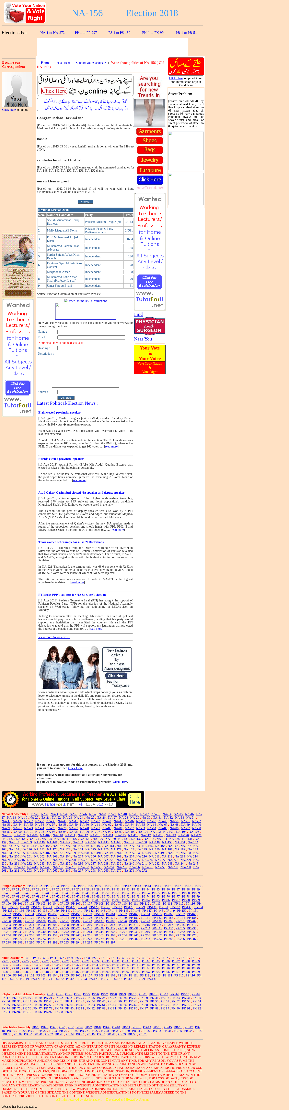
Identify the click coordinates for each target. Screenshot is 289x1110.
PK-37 (16, 1001)
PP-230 (122, 928)
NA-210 (141, 856)
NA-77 (73, 828)
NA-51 (185, 821)
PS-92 (126, 972)
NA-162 (122, 845)
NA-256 (134, 867)
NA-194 (134, 853)
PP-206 (41, 924)
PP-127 (117, 907)
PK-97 (48, 1012)
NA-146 (116, 842)
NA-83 (140, 828)
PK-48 (133, 1001)
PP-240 (41, 931)
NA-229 (185, 860)
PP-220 (6, 928)
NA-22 (56, 817)
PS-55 (156, 964)
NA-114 (108, 835)
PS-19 (194, 957)
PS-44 (45, 964)
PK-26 (101, 997)
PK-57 (27, 1005)
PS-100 (6, 975)
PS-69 (95, 968)
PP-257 (41, 935)
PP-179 (122, 917)
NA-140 (39, 842)
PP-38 (186, 889)
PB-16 (178, 1027)
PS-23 (35, 961)
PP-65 (55, 896)
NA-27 (112, 817)
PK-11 (143, 994)
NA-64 (129, 824)
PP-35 (156, 889)
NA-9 (112, 814)
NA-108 (32, 835)
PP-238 (17, 931)
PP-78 (186, 896)
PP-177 (99, 917)
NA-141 (52, 842)
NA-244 (180, 863)
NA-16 (189, 814)
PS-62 (25, 968)
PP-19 (197, 886)
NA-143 (78, 842)
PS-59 (196, 964)
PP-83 (35, 900)
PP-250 (157, 931)
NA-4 (63, 814)
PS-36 (166, 961)
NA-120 (183, 835)
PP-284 (157, 939)
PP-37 (176, 889)
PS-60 (5, 968)
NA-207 (103, 856)
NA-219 (58, 860)
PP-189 (41, 921)
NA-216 (19, 860)
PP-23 (35, 889)
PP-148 (158, 910)
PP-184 (180, 917)
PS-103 (41, 975)
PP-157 (64, 914)
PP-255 (17, 935)
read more (111, 446)
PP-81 (15, 900)
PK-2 (59, 994)
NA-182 (180, 849)
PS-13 (134, 957)
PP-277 (75, 939)
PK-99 (69, 1012)
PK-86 (133, 1008)
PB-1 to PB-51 (186, 33)
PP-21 (15, 889)
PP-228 (99, 928)
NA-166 (173, 845)
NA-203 (52, 856)
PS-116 (190, 975)
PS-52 (126, 964)
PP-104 (52, 903)
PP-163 (133, 914)
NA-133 (149, 838)
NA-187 (45, 853)
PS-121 (47, 979)
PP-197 (133, 921)
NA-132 (136, 838)
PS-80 (5, 972)
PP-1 (30, 886)
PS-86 (65, 972)
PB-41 (38, 1034)
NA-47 (140, 821)
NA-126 (59, 838)
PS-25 (55, 961)
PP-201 (180, 921)
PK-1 (50, 994)
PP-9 (98, 886)
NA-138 (14, 842)
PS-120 (35, 979)
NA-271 (129, 870)
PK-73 (197, 1005)
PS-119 (24, 979)
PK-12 (153, 994)
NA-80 (106, 828)
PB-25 (74, 1030)
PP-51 (116, 893)
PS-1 (28, 957)
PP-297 (110, 942)
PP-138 (42, 910)
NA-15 (178, 814)
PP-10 (107, 886)
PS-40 (5, 964)
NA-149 (154, 842)
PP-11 (117, 886)
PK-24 (80, 997)
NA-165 (160, 845)
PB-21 (32, 1030)
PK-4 (77, 994)
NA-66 (151, 824)
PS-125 (93, 979)
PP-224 (52, 928)
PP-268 (168, 935)
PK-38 (27, 1001)
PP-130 (151, 907)
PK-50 (154, 1001)
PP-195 (110, 921)
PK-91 (186, 1008)
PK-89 (165, 1008)
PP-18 (187, 886)
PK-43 (80, 1001)
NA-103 (168, 831)
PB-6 (79, 1027)
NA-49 (162, 821)
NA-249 (45, 867)
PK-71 (175, 1005)
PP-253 (191, 931)
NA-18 (11, 817)
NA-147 (129, 842)
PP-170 (17, 917)
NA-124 (34, 838)
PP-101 (17, 903)
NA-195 (147, 853)
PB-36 (188, 1030)
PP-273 (29, 939)
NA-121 (196, 835)
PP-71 (116, 896)
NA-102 (155, 831)
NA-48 (151, 821)
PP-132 (175, 907)
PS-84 (45, 972)
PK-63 (91, 1005)
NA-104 (181, 831)
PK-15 (185, 994)
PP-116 (190, 903)
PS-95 (156, 972)
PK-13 (164, 994)
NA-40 (62, 821)
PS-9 (95, 957)
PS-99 (196, 972)
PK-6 (95, 994)
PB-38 (7, 1034)
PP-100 (6, 903)
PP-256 (29, 935)
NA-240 (129, 863)
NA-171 (39, 849)
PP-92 (126, 900)
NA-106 (7, 835)
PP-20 (5, 889)
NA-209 (129, 856)
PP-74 (146, 896)
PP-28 (85, 889)
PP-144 (112, 910)
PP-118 (12, 907)
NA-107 (19, 835)
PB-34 (167, 1030)
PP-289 (17, 942)
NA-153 (7, 845)
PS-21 (15, 961)
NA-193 (122, 853)
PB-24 (63, 1030)
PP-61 (15, 896)
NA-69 (185, 824)
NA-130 (110, 838)
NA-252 (83, 867)
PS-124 (82, 979)
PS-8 (87, 957)
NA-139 (26, 842)
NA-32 (168, 817)
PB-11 (126, 1027)
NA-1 (35, 814)
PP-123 (70, 907)
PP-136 (19, 910)
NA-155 (32, 845)
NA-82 (129, 828)
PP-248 (133, 931)
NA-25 (90, 817)
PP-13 (137, 886)
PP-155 (41, 914)
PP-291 (41, 942)
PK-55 (6, 1005)
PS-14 (144, 957)
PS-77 (176, 968)
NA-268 (90, 870)
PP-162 (122, 914)
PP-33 (136, 889)
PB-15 (168, 1027)
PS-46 (65, 964)
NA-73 (28, 828)
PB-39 (18, 1034)
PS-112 (144, 975)
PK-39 (37, 1001)
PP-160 (99, 914)
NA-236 (78, 863)
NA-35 (6, 821)
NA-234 (52, 863)
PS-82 (25, 972)
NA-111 (70, 835)
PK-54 (197, 1001)
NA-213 (180, 856)
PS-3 (44, 957)
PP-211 (98, 924)
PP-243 (75, 931)
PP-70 (106, 896)
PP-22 (25, 889)
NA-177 (116, 849)
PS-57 (176, 964)
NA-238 (103, 863)
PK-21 (48, 997)
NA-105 (194, 831)
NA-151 (180, 842)
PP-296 (99, 942)
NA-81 (118, 828)
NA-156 (45, 845)
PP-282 (133, 939)
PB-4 (62, 1027)
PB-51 (143, 1034)
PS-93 (136, 972)
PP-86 (65, 900)
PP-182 (157, 917)
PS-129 (140, 979)
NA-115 (120, 835)
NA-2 (44, 814)
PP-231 (133, 928)
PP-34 (146, 889)
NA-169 (14, 849)
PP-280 (110, 939)
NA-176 (103, 849)
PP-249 (145, 931)
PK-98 (59, 1012)
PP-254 (6, 935)
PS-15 (154, 957)
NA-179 (141, 849)
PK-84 (112, 1008)
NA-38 (39, 821)
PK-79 (59, 1008)
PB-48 (111, 1034)
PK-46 (112, 1001)
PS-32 (126, 961)
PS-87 (75, 972)
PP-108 (99, 903)
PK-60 (59, 1005)
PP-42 (25, 893)
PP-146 (135, 910)
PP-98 (186, 900)
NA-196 (160, 853)
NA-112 (83, 835)
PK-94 (16, 1012)
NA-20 (33, 817)
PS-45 (55, 964)
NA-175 (90, 849)
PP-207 (52, 924)
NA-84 (151, 828)
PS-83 (35, 972)
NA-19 (22, 817)
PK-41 (59, 1001)
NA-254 (109, 867)
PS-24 (45, 961)
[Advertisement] (19, 47)
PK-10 (132, 994)
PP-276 (64, 939)
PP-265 (133, 935)
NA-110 (58, 835)
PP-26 (65, 889)
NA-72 (17, 828)
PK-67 (133, 1005)
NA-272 (141, 870)
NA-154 (19, 845)
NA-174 (78, 849)
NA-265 (52, 870)
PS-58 (186, 964)
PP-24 (45, 889)
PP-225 (64, 928)
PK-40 (48, 1001)
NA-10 (122, 814)
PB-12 (137, 1027)
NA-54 (17, 824)
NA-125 (46, 838)
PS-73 (136, 968)
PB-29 (115, 1030)
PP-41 (15, 893)
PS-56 (166, 964)
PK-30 (144, 997)
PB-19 (11, 1030)
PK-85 (122, 1008)
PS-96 (166, 972)
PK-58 (37, 1005)
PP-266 (145, 935)
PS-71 (116, 968)
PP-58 (186, 893)
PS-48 (85, 964)
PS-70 (106, 968)
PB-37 (199, 1030)
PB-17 (189, 1027)
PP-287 (191, 939)
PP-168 (191, 914)
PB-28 (105, 1030)
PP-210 (87, 924)
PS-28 (85, 961)
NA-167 (185, 845)
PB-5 (71, 1027)
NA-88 (196, 828)
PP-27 (75, 889)
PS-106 (75, 975)
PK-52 (175, 1001)
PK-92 (197, 1008)
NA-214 (192, 856)
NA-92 (39, 831)
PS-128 (128, 979)
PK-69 (154, 1005)
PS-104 (52, 975)
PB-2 (44, 1027)
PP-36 (166, 889)
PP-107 (87, 903)
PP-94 (146, 900)
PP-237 (6, 931)
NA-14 (167, 814)
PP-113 (156, 903)
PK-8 (113, 994)
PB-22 (42, 1030)
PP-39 (196, 889)
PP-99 (196, 900)
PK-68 (144, 1005)
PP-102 (29, 903)
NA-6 (83, 814)
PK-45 (101, 1001)
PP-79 (196, 896)
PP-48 (85, 893)
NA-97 (95, 831)
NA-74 (39, 828)
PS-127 (117, 979)
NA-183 (193, 849)
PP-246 (110, 931)
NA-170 (26, 849)
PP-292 (52, 942)
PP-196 (122, 921)
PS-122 (59, 979)
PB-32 (147, 1030)
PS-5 (61, 957)
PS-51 (116, 964)
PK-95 (27, 1012)
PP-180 (133, 917)
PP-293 (64, 942)
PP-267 (157, 935)
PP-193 (87, 921)
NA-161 (109, 845)
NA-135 (174, 838)
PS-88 (85, 972)
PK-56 (16, 1005)
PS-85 (55, 972)
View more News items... (54, 637)
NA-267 (78, 870)
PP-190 (52, 921)
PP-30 (106, 889)
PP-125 (93, 907)
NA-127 (72, 838)
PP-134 (198, 907)
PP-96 (166, 900)
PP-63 (35, 896)
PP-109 (110, 903)
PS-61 (15, 968)
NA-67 (162, 824)
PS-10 (104, 957)
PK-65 (112, 1005)
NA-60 (84, 824)
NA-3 (54, 814)
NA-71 (6, 828)
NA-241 (141, 863)
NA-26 (101, 817)
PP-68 (85, 896)
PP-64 (45, 896)
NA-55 (28, 824)
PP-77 (176, 896)
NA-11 (133, 814)
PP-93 (136, 900)
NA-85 (162, 828)
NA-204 (65, 856)
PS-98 (186, 972)
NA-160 (96, 845)
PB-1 (35, 1027)
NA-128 (85, 838)
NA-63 (118, 824)
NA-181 (167, 849)
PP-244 (87, 931)
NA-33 (179, 817)
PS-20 (5, 961)
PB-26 (84, 1030)
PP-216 (156, 924)
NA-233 (39, 863)
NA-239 (116, 863)
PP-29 (95, 889)
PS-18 (184, 957)
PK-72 (186, 1005)
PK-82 (91, 1008)
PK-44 (91, 1001)
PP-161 (110, 914)
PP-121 (47, 907)
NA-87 (185, 828)
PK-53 (186, 1001)
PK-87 (144, 1008)
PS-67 (75, 968)
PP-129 (140, 907)
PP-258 (52, 935)
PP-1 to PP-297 (86, 33)
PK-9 (122, 994)
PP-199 (157, 921)
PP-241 (52, 931)
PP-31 (116, 889)
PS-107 (87, 975)
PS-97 (176, 972)
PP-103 (41, 903)
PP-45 (55, 893)
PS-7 (78, 957)
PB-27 (94, 1030)
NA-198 (185, 853)
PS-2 (36, 957)
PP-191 (64, 921)
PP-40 (5, 893)
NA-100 (130, 831)
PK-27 (112, 997)
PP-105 (64, 903)
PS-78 (186, 968)
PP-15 (157, 886)
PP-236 (191, 928)
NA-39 (50, 821)
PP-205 (29, 924)
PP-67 (75, 896)
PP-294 (75, 942)
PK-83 (101, 1008)
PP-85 (55, 900)
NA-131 (123, 838)
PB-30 (126, 1030)
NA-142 (65, 842)
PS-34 (146, 961)
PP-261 (87, 935)
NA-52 (196, 821)
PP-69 (95, 896)
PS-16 (164, 957)
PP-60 (5, 896)
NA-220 (70, 860)
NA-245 (193, 863)
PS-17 (174, 957)
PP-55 (156, 893)
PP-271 (6, 939)
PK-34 (186, 997)
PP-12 (127, 886)
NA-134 (161, 838)
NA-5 (73, 814)
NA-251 (70, 867)
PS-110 (122, 975)
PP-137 (31, 910)
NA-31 (157, 817)
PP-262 (99, 935)
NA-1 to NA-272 (52, 33)
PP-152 (6, 914)
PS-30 (106, 961)
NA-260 (185, 867)
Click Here (9, 109)
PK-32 (165, 997)
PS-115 (178, 975)
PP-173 (52, 917)
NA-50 (174, 821)
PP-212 (110, 924)
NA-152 (193, 842)
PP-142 (89, 910)
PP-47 (75, 893)
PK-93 (6, 1012)
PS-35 (156, 961)
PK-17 (6, 997)
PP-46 (65, 893)
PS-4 (53, 957)
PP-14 (147, 886)
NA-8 (102, 814)
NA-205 (78, 856)
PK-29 (133, 997)
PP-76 (166, 896)
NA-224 (122, 860)
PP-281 (122, 939)
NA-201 (26, 856)
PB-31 (136, 1030)
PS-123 (70, 979)
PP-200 (168, 921)
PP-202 (191, 921)
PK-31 (154, 997)
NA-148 (141, 842)
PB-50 (132, 1034)
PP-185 (191, 917)
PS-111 (133, 975)
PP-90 (106, 900)
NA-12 (144, 814)
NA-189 (70, 853)
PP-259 (64, 935)
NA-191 (96, 853)
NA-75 (50, 828)
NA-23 (67, 817)
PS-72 (126, 968)
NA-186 (32, 853)
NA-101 (143, 831)
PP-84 (45, 900)
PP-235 (180, 928)
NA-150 (167, 842)
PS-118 (12, 979)
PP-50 (106, 893)
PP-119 (24, 907)
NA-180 (154, 849)
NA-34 (190, 817)
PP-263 (110, 935)
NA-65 (140, 824)
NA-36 (17, 821)
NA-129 (98, 838)
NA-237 (90, 863)
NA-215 (7, 860)
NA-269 (103, 870)
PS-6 (70, 957)
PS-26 (65, 961)
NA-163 (134, 845)
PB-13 (147, 1027)
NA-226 (147, 860)
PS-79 (196, 968)
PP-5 (64, 886)
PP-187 (17, 921)
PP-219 (191, 924)
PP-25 (55, 889)
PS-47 (75, 964)
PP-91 (116, 900)
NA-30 (146, 817)
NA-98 (106, 831)
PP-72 (126, 896)
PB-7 (88, 1027)
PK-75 (16, 1008)
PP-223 (41, 928)
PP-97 (176, 900)
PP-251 (168, 931)
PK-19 (27, 997)
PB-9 (106, 1027)
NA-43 (95, 821)
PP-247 (122, 931)
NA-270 (116, 870)
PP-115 (178, 903)
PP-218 (180, 924)
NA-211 (154, 856)
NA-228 (173, 860)
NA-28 (123, 817)
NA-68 (174, 824)
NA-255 (122, 867)
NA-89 (6, 831)
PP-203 (6, 924)
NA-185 (19, 853)
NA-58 (62, 824)
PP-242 (64, 931)
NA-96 (84, 831)
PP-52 (126, 893)
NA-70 (196, 824)
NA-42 (84, 821)
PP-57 (176, 893)
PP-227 (87, 928)
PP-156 (52, 914)
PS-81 (15, 972)
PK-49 (144, 1001)
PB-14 (157, 1027)
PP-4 (56, 886)
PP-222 (29, 928)
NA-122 (8, 838)
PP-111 (133, 903)
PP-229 (110, 928)
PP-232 (145, 928)
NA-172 (52, 849)
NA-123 (21, 838)
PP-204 (17, 924)
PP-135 (7, 910)
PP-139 (54, 910)
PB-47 (101, 1034)
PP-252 (180, 931)
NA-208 (116, 856)
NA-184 (7, 853)
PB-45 (80, 1034)
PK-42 (69, 1001)
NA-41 (73, 821)
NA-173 (65, 849)
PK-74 (6, 1008)
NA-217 (32, 860)
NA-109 (45, 835)
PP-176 (87, 917)
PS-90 (106, 972)
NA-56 (39, 824)
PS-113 (156, 975)
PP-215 (145, 924)
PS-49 (95, 964)
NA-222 (96, 860)
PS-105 (64, 975)
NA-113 (95, 835)
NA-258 (160, 867)
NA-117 (146, 835)
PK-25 (91, 997)
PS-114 (167, 975)
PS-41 (15, 964)
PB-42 (49, 1034)
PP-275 (52, 939)
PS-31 (116, 961)
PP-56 (166, 893)
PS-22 (25, 961)
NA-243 (167, 863)
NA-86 (174, 828)
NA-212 (167, 856)
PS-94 (146, 972)
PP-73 (136, 896)
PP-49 (95, 893)
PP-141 (77, 910)
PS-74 (146, 968)
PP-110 (122, 903)
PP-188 (29, 921)
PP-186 (6, 921)
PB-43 (59, 1034)
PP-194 (99, 921)
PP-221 (17, 928)
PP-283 (145, 939)
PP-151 (193, 910)
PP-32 (126, 889)
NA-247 (19, 867)
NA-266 (65, 870)
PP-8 (90, 886)
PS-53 (136, 964)
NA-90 (17, 831)
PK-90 (175, 1008)
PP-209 (75, 924)
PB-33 (157, 1030)
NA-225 (134, 860)
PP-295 (87, 942)
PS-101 (17, 975)
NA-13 (155, 814)
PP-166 (168, 914)
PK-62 (80, 1005)
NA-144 (90, 842)
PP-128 (128, 907)
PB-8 (97, 1027)
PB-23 (53, 1030)
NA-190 (83, 853)
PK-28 (122, 997)
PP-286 (180, 939)
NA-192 (109, 853)
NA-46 (129, 821)
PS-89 (95, 972)
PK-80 (69, 1008)
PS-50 (106, 964)
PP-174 (64, 917)
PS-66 (65, 968)
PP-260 (75, 935)
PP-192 (75, 921)
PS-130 (151, 979)
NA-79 (95, 828)
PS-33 (136, 961)
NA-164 (147, 845)
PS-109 (110, 975)
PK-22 (59, 997)
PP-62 (25, 896)
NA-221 (83, 860)
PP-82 (25, 900)
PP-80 (5, 900)
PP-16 (167, 886)
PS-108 (99, 975)
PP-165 (157, 914)
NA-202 (39, 856)
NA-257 (147, 867)
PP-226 (75, 928)
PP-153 (17, 914)
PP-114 (167, 903)
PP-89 (95, 900)
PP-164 (145, 914)
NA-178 (129, 849)
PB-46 (91, 1034)
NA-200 (14, 856)
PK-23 (69, 997)
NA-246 (7, 867)
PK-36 (6, 1001)
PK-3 (68, 994)
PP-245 (99, 931)
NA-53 (6, 824)
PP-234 (168, 928)
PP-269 (180, 935)
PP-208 (64, 924)
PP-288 (6, 942)
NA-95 (73, 831)
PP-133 (186, 907)
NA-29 (134, 817)
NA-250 (58, 867)
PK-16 (196, 994)
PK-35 (197, 997)
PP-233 (157, 928)
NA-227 (160, 860)
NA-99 (118, 831)
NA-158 (70, 845)
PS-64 (45, 968)
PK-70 (165, 1005)
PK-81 (80, 1008)
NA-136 (187, 838)
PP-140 (65, 910)
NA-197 (173, 853)
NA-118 (158, 835)
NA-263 (26, 870)
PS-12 (124, 957)
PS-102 (29, 975)
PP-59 (196, 893)
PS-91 (116, 972)
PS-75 (156, 968)
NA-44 (106, 821)
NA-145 (103, 842)
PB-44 (70, 1034)
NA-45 (118, 821)
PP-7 (81, 886)
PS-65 (55, 968)
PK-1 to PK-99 (153, 33)
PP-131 (163, 907)
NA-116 (133, 835)
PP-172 (41, 917)
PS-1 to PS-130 (119, 33)
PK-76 (27, 1008)
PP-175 (75, 917)
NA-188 (58, 853)
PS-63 (35, 968)
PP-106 (75, 903)
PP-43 (35, 893)
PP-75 (156, 896)
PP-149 (170, 910)
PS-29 (95, 961)
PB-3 (53, 1027)
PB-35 (178, 1030)
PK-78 (48, 1008)
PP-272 (17, 939)
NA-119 (171, 835)
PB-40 (28, 1034)
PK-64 (101, 1005)
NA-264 (39, 870)
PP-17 (177, 886)
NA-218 (45, 860)
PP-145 (123, 910)
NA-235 (65, 863)
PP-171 (29, 917)
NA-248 (32, 867)
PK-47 (122, 1001)
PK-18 (16, 997)
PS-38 (186, 961)
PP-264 (122, 935)
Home (45, 63)
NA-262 (14, 870)
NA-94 (62, 831)
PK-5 (86, 994)
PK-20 (37, 997)
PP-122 (59, 907)
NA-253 (96, 867)
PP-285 (168, 939)
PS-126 (105, 979)
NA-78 (84, 828)
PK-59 (48, 1005)
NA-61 (95, 824)
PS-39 (196, 961)
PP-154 (29, 914)
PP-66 (65, 896)
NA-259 (173, 867)
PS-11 (114, 957)
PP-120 (35, 907)
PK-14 (174, 994)
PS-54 (146, 964)
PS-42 (25, 964)
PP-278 (87, 939)
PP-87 (75, 900)
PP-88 (85, 900)
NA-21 (45, 817)
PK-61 (69, 1005)
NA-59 (73, 824)
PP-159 (87, 914)
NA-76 (62, 828)
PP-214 (133, 924)
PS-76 (166, 968)
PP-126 (105, 907)
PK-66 (122, 1005)
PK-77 (37, 1008)
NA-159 (83, 845)
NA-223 (109, 860)
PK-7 (104, 994)
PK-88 (154, 1008)
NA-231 (14, 863)
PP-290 (29, 942)
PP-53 (136, 893)
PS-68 (85, 968)
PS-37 (176, 961)
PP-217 (168, 924)
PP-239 (29, 931)
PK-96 (37, 1012)
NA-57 (50, 824)
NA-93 (50, 831)
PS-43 (35, 964)
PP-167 (180, 914)
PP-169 (6, 917)
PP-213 (122, 924)
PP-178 (110, 917)
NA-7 (92, 814)
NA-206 (90, 856)
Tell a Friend (63, 62)
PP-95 (156, 900)
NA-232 (26, 863)
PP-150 (181, 910)
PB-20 (21, 1030)
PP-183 (168, 917)
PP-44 (45, 893)
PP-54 (146, 893)
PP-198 (145, 921)
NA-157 (58, 845)
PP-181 (145, 917)
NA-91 (28, 831)
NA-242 (154, 863)
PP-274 (41, 939)
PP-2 (39, 886)
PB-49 (122, 1034)
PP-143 (100, 910)
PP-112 (144, 903)
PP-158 (75, 914)
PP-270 (191, 935)
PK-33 (175, 997)
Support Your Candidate (91, 62)
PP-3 (47, 886)
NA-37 (28, 821)
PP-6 (73, 886)
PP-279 (99, 939)
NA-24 (78, 817)
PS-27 (75, 961)
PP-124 (82, 907)
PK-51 (165, 1001)
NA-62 (106, 824)
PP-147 (147, 910)
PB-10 (116, 1027)
